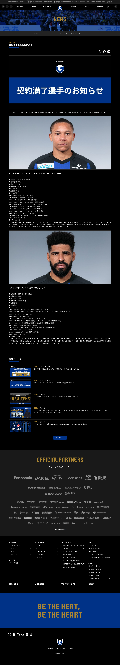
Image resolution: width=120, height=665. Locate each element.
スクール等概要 (94, 578)
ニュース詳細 (14, 563)
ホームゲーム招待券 (69, 558)
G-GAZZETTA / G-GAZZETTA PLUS (74, 564)
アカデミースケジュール (96, 572)
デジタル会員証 (67, 554)
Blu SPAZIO (92, 551)
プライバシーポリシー (69, 584)
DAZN (12, 551)
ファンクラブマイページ (70, 551)
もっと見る (59, 438)
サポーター (39, 554)
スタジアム (13, 554)
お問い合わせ (13, 584)
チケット (13, 548)
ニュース (33, 6)
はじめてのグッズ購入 (96, 554)
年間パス (65, 548)
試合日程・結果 (15, 545)
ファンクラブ (73, 6)
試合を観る (20, 6)
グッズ (87, 6)
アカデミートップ (94, 566)
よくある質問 (39, 584)
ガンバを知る (46, 6)
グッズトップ (93, 545)
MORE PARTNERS (60, 529)
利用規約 (91, 584)
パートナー (39, 558)
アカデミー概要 (94, 575)
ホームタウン (40, 551)
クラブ (38, 548)
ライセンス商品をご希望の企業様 (99, 558)
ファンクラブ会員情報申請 (71, 561)
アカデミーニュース (95, 569)
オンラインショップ (95, 548)
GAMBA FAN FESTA (69, 567)
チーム (38, 545)
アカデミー (99, 6)
